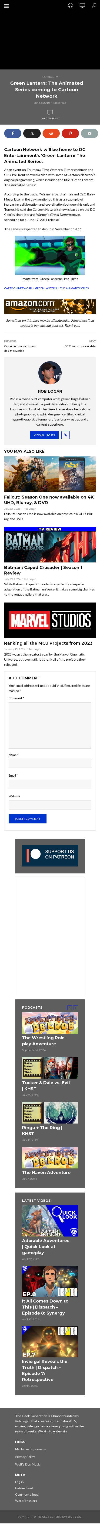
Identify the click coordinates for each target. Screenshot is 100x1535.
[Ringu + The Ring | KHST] (50, 1113)
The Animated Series (74, 288)
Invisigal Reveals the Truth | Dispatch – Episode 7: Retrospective (44, 1370)
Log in (19, 1482)
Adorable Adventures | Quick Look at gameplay (45, 1246)
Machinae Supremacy (30, 1449)
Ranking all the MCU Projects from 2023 (48, 643)
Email (13, 775)
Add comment (50, 118)
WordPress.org (26, 1501)
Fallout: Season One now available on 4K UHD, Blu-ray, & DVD (49, 500)
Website (14, 796)
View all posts (44, 435)
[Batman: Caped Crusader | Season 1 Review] (50, 545)
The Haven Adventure (46, 1172)
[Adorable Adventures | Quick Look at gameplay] (50, 1221)
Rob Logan (30, 508)
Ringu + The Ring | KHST (42, 1130)
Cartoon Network (18, 288)
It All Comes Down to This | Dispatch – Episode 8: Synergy (45, 1307)
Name (13, 755)
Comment (16, 698)
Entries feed (24, 1488)
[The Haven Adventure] (50, 1157)
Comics (47, 76)
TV (56, 76)
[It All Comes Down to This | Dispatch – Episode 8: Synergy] (50, 1281)
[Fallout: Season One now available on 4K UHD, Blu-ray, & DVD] (50, 474)
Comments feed (27, 1494)
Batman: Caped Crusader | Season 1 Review (43, 570)
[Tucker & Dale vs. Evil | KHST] (50, 1068)
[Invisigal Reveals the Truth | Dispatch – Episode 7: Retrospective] (50, 1341)
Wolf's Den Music (27, 1464)
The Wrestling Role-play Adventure (44, 1040)
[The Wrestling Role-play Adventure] (50, 1023)
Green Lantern (46, 288)
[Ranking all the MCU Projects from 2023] (50, 620)
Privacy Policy (25, 1457)
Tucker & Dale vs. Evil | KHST (46, 1085)
